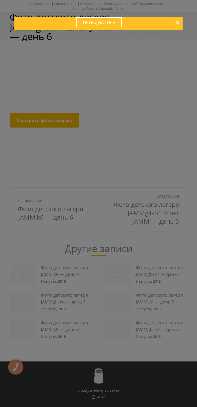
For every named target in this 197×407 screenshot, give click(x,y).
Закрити (177, 22)
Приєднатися (99, 22)
